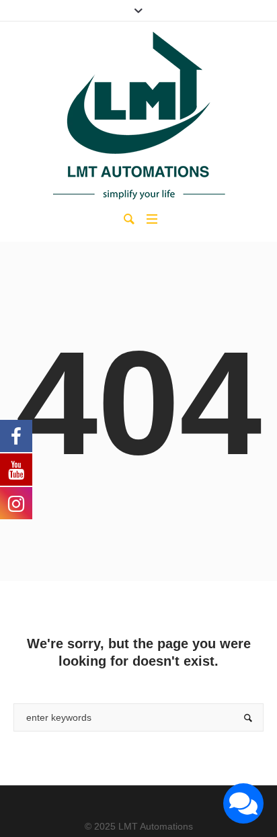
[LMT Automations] (138, 115)
